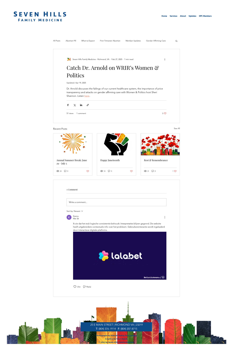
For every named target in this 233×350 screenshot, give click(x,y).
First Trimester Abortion (110, 40)
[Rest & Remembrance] (160, 144)
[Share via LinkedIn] (81, 105)
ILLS (59, 14)
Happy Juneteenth (110, 160)
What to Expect (88, 40)
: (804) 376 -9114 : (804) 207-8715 (116, 328)
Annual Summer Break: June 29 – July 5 (71, 162)
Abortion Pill (71, 40)
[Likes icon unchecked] (75, 286)
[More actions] (164, 59)
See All (177, 128)
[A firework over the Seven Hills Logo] (72, 144)
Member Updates (133, 40)
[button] (173, 16)
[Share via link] (87, 105)
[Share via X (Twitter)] (74, 105)
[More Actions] (164, 217)
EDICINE (53, 20)
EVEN (31, 14)
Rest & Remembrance (156, 160)
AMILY (29, 20)
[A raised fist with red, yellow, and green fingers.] (116, 144)
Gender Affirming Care (156, 40)
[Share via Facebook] (68, 105)
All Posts (56, 40)
